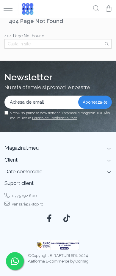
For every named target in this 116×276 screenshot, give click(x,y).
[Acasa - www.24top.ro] (27, 9)
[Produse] (8, 9)
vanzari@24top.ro (27, 204)
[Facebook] (49, 218)
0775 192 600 (24, 196)
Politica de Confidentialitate (54, 118)
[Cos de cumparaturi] (108, 9)
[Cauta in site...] (96, 9)
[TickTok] (67, 218)
